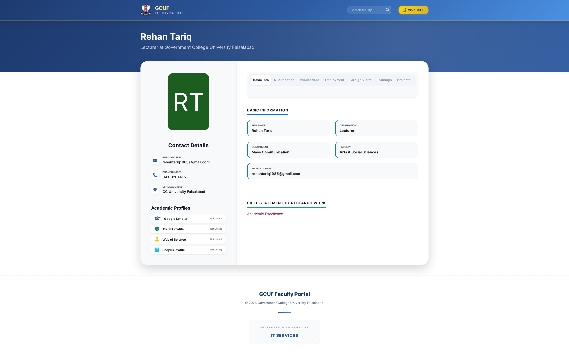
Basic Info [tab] (261, 80)
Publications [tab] (310, 80)
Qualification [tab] (284, 80)
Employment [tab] (334, 80)
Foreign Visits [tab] (361, 80)
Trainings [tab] (384, 80)
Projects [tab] (404, 80)
